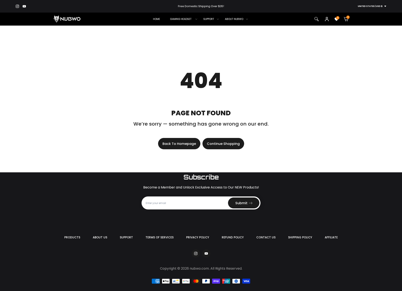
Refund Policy (233, 237)
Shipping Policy (300, 237)
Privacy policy (197, 237)
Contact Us (266, 237)
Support (126, 237)
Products (72, 237)
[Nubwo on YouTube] (24, 6)
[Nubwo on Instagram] (17, 6)
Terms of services (160, 237)
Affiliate (331, 237)
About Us (100, 237)
